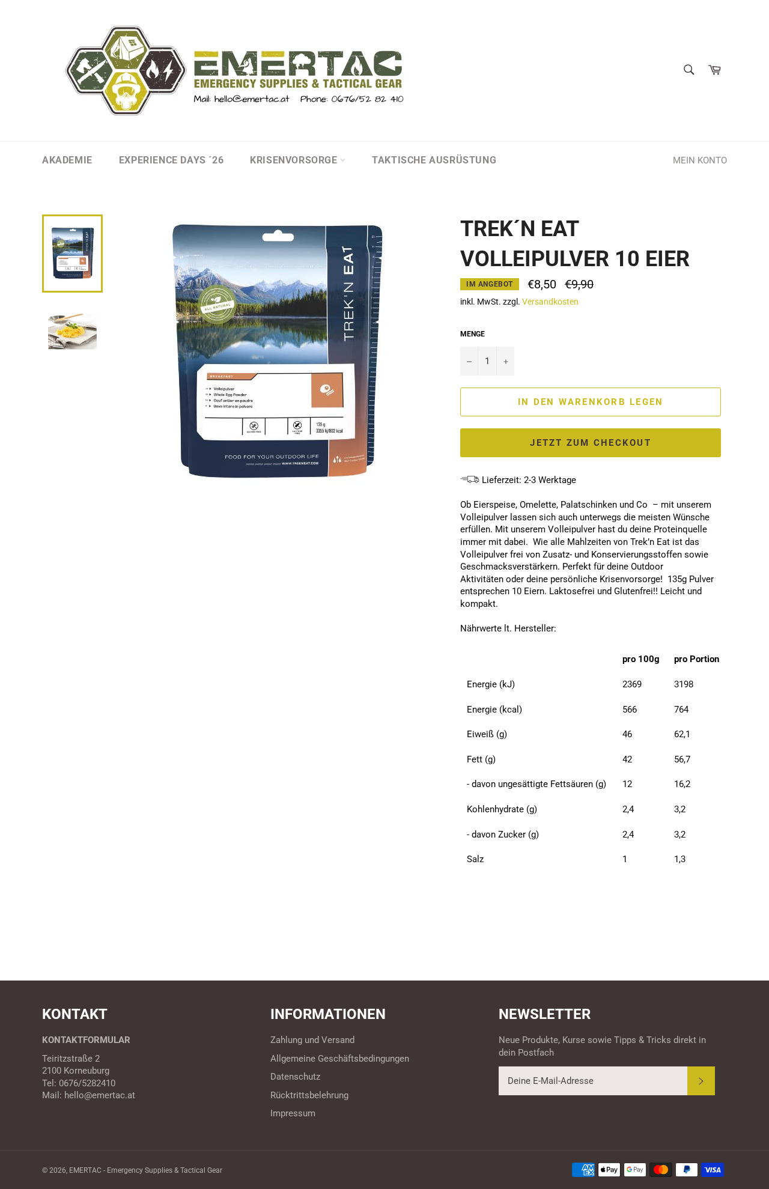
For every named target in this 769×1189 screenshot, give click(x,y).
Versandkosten (550, 301)
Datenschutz (295, 1076)
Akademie (67, 160)
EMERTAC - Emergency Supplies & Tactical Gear (145, 1170)
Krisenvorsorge (295, 160)
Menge (472, 334)
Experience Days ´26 (171, 160)
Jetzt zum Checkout (590, 442)
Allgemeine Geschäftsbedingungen (339, 1058)
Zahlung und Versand (312, 1040)
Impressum (292, 1113)
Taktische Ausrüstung (434, 160)
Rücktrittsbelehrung (309, 1095)
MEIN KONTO (700, 160)
